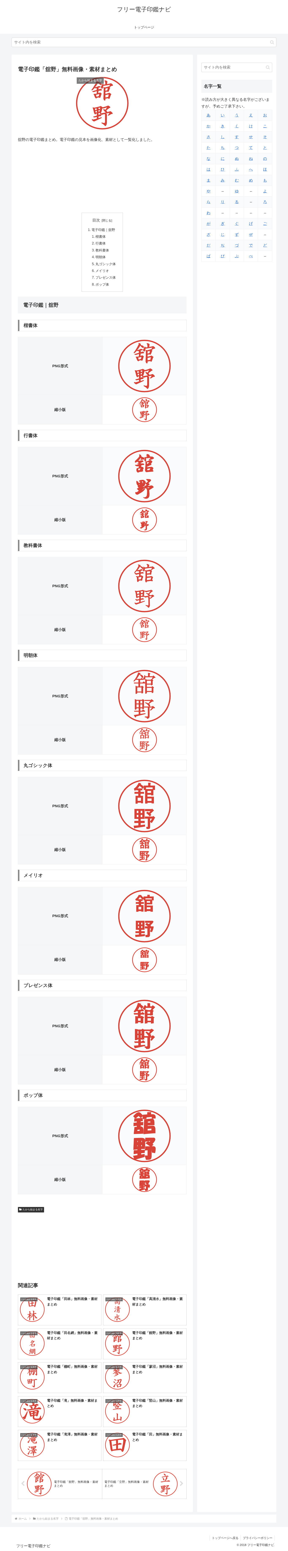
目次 (96, 220)
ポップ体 (102, 284)
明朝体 (101, 257)
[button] (272, 42)
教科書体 (102, 250)
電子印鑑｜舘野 (103, 230)
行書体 (101, 243)
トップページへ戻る (225, 1538)
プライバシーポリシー (257, 1538)
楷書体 (101, 236)
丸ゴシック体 (106, 264)
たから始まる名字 (33, 1209)
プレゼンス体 (106, 277)
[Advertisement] (102, 177)
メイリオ (102, 271)
